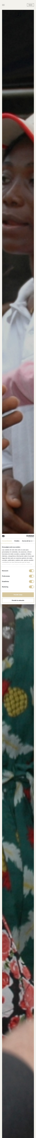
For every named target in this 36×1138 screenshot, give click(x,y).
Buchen (30, 5)
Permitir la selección (18, 600)
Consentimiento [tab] (7, 541)
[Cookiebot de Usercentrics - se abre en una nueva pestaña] (26, 536)
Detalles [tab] (16, 541)
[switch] (31, 576)
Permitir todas (18, 594)
